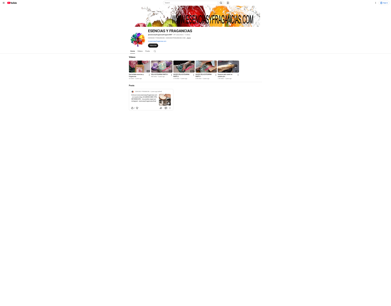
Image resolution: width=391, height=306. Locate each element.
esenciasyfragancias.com (157, 41)
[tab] (132, 51)
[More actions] (149, 75)
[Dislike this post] (137, 108)
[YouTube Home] (12, 3)
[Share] (161, 108)
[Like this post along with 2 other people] (132, 108)
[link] (151, 100)
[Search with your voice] (228, 3)
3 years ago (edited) (156, 91)
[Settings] (375, 3)
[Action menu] (170, 108)
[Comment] (166, 108)
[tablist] (195, 51)
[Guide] (3, 3)
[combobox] (191, 3)
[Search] (221, 3)
